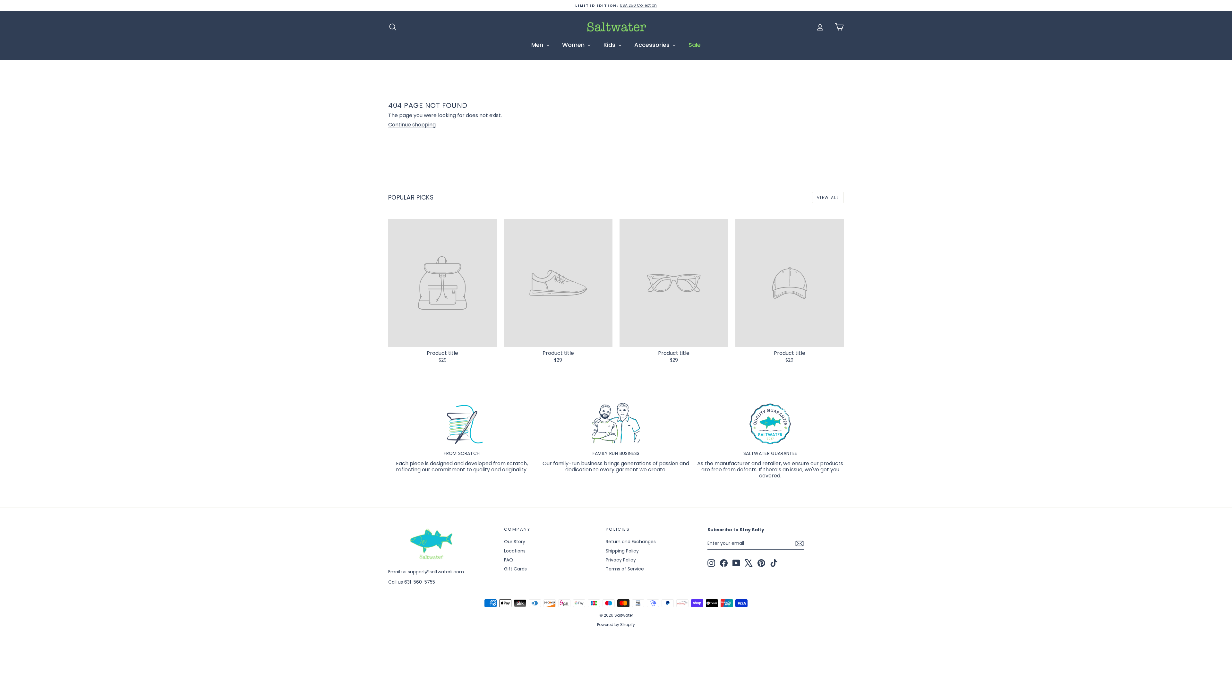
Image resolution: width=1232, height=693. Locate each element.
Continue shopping (412, 124)
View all (828, 197)
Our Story (514, 541)
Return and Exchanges (631, 541)
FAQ (508, 560)
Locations (515, 551)
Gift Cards (515, 569)
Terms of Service (625, 569)
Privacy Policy (621, 560)
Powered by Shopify (616, 624)
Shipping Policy (622, 551)
